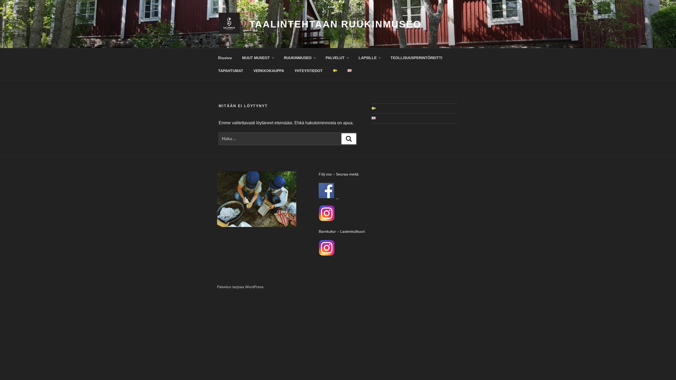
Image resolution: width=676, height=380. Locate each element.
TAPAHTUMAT (230, 71)
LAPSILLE (368, 58)
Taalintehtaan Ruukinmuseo (335, 24)
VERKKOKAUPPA (268, 71)
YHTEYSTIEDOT (308, 71)
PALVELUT (335, 58)
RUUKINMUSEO (298, 58)
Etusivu (225, 58)
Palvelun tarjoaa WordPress (240, 287)
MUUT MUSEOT (256, 58)
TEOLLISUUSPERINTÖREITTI (416, 58)
